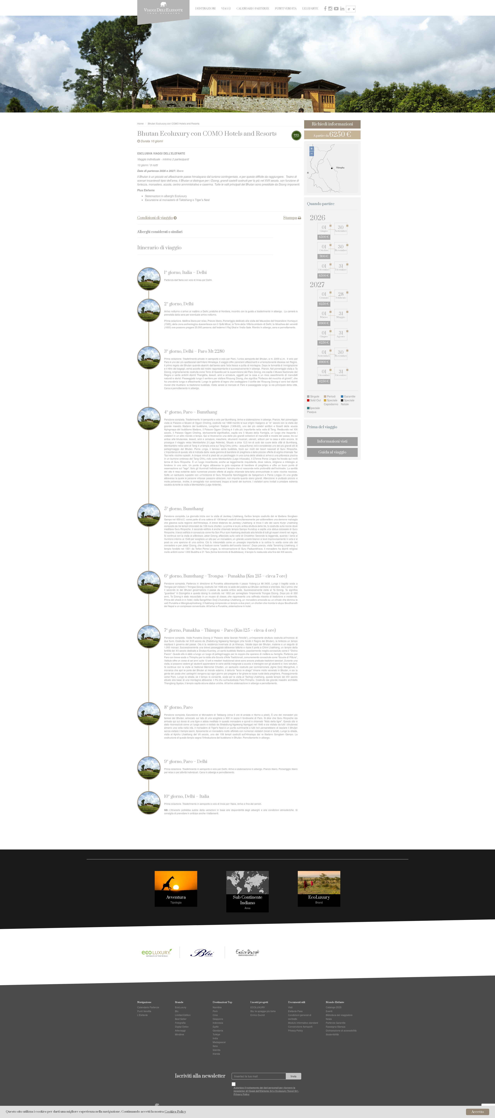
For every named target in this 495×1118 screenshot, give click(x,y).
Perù (215, 1011)
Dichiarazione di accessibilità (341, 1030)
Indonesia (218, 1022)
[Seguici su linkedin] (342, 9)
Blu (176, 1011)
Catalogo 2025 (333, 1007)
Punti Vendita (285, 8)
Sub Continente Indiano (247, 900)
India (215, 1038)
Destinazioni (205, 8)
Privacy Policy (295, 1030)
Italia (215, 1046)
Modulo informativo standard (303, 1022)
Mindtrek (179, 1034)
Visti (290, 1007)
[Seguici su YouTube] (336, 9)
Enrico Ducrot (257, 1015)
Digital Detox (182, 1026)
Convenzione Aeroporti (300, 1026)
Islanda (216, 1049)
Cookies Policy (175, 1112)
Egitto (216, 1026)
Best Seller (180, 1018)
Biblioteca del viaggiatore (339, 1015)
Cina (215, 1015)
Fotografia (180, 1022)
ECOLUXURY (257, 1007)
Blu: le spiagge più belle (263, 1011)
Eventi (329, 1011)
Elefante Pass (295, 1011)
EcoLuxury (319, 897)
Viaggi (226, 8)
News (329, 1018)
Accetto (477, 1112)
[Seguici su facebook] (325, 9)
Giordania (218, 1030)
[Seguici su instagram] (330, 9)
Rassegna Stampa (335, 1026)
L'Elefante (310, 8)
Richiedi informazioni (332, 124)
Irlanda (216, 1053)
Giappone (218, 1018)
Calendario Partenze (252, 8)
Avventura (176, 897)
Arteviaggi (180, 1030)
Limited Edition (183, 1015)
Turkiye (216, 1034)
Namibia (217, 1007)
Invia (293, 1076)
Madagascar (219, 1042)
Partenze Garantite (336, 1022)
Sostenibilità (332, 1034)
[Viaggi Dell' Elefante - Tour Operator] (163, 7)
